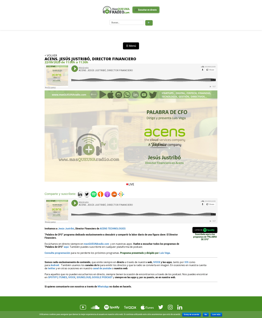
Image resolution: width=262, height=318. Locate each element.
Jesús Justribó (66, 228)
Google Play (101, 291)
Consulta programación (58, 252)
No (206, 314)
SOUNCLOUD (84, 277)
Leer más (216, 314)
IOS (187, 262)
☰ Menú (131, 46)
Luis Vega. (165, 252)
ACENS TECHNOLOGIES (113, 228)
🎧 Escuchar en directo (146, 9)
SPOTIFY (52, 277)
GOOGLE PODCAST (102, 277)
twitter (51, 268)
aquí (66, 246)
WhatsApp (103, 286)
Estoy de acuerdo (191, 314)
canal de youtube (102, 268)
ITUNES (63, 277)
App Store (66, 291)
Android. (55, 265)
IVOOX (156, 262)
